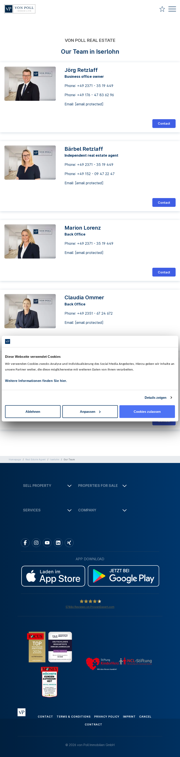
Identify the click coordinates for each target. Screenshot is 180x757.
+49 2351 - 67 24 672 (95, 313)
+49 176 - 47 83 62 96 (95, 95)
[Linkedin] (58, 542)
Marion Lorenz (83, 228)
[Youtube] (47, 542)
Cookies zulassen (147, 411)
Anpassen (87, 411)
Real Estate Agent (35, 459)
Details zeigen (155, 397)
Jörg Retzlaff (81, 70)
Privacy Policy (106, 716)
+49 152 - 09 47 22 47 (96, 174)
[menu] (172, 9)
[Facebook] (25, 542)
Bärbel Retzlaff (84, 149)
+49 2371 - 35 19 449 (95, 85)
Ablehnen (32, 411)
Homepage (15, 459)
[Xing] (69, 542)
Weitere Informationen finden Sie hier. (36, 380)
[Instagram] (36, 542)
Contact (164, 123)
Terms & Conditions (74, 716)
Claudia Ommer (84, 297)
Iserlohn (54, 459)
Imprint (129, 716)
